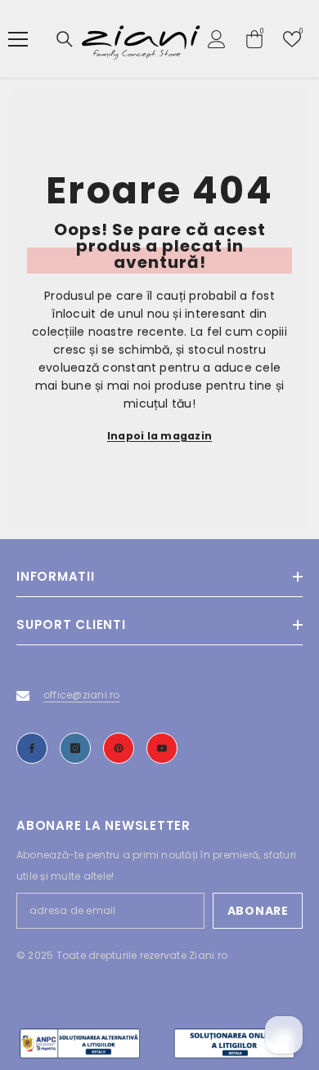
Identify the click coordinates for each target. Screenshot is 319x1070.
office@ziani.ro (81, 695)
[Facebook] (31, 748)
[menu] (18, 39)
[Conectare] (217, 39)
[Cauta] (64, 39)
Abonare (258, 911)
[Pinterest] (118, 748)
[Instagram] (75, 748)
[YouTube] (161, 748)
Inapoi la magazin (159, 436)
